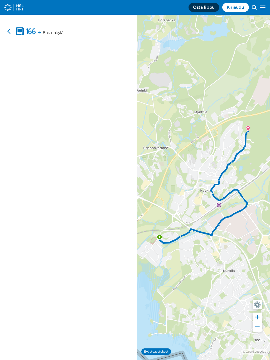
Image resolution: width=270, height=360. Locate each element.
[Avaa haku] (254, 7)
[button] (257, 304)
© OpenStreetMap (254, 351)
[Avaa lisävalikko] (262, 7)
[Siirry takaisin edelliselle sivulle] (9, 31)
